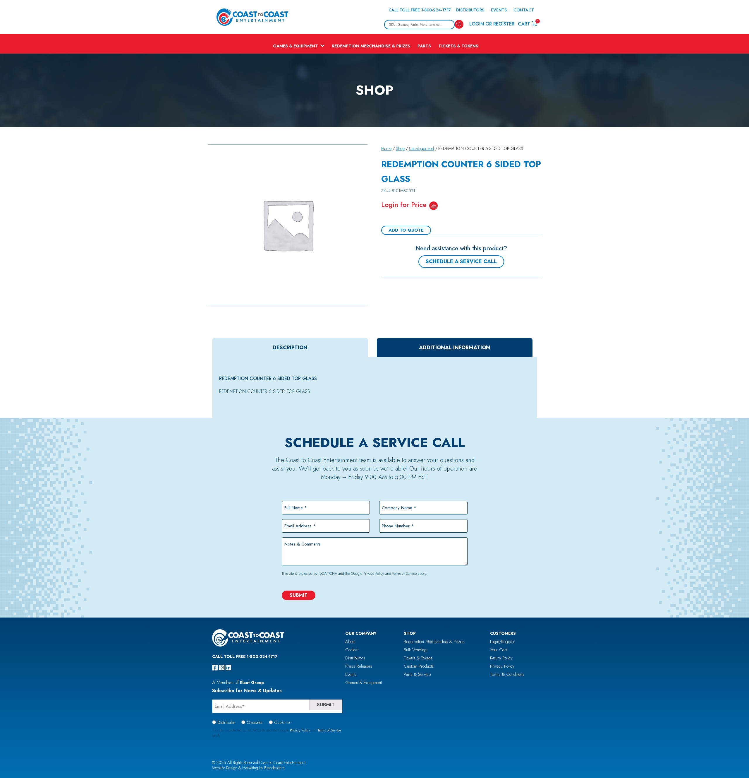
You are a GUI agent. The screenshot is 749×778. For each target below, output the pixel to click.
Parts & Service (417, 674)
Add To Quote (406, 230)
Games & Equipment (295, 46)
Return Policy (501, 658)
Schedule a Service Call (461, 261)
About (350, 641)
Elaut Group (252, 682)
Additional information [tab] (454, 347)
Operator (255, 722)
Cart (527, 23)
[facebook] (215, 667)
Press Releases (358, 666)
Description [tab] (290, 347)
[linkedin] (228, 667)
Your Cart (498, 650)
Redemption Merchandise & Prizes (371, 46)
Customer (282, 722)
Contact (523, 10)
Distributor (226, 722)
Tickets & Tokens (458, 46)
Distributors (470, 10)
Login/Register (502, 641)
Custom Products (419, 666)
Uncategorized (421, 148)
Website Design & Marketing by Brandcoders (248, 768)
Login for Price (403, 205)
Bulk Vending (415, 650)
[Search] (459, 24)
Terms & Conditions (507, 674)
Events (499, 10)
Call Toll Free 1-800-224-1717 (420, 10)
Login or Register (491, 23)
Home (386, 148)
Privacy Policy (373, 573)
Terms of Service (404, 573)
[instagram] (221, 667)
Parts (424, 46)
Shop (400, 148)
